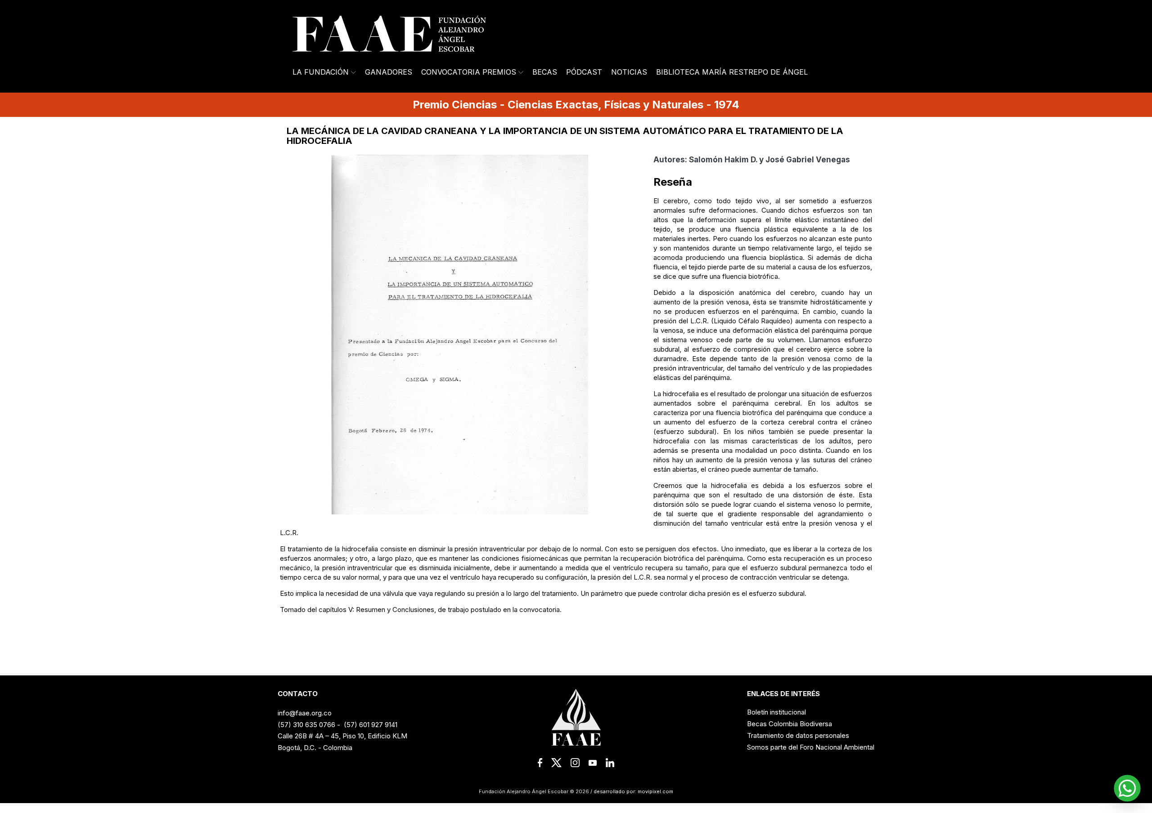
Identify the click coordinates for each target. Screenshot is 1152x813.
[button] (1127, 788)
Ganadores (388, 71)
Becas (544, 71)
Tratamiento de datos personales (798, 735)
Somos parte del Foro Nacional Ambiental (810, 747)
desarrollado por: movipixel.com (632, 791)
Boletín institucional (776, 712)
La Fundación (320, 71)
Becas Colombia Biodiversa (789, 723)
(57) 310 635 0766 (306, 724)
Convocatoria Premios (468, 71)
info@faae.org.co (305, 713)
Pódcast (584, 71)
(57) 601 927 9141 (370, 724)
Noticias (629, 71)
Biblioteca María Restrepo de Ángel (732, 71)
